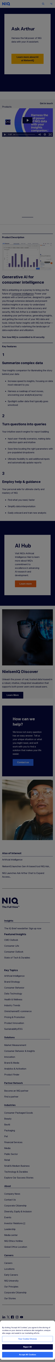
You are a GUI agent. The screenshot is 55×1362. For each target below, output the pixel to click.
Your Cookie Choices (27, 1339)
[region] (27, 1340)
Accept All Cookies (27, 1355)
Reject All (27, 1347)
